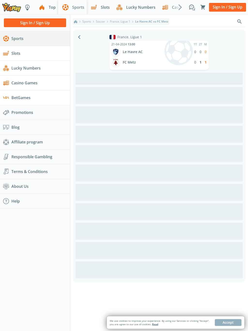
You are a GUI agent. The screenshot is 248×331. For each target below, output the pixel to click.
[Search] (239, 21)
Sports (86, 22)
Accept (228, 322)
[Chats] (192, 7)
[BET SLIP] (203, 7)
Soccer (100, 22)
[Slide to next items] (180, 7)
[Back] (79, 37)
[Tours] (27, 7)
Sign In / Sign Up (227, 7)
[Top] (75, 21)
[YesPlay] (11, 7)
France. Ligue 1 (120, 22)
